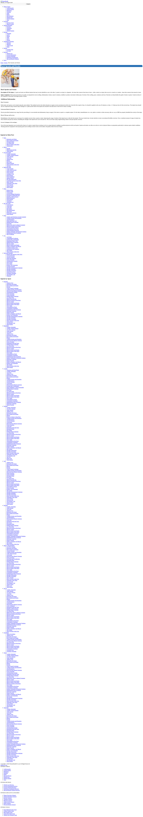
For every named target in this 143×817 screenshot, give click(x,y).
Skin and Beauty (7, 775)
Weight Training (7, 778)
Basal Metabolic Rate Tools (10, 809)
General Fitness (7, 770)
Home (2, 62)
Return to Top (4, 765)
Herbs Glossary (7, 803)
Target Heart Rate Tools (9, 813)
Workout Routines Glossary (10, 796)
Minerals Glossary (8, 800)
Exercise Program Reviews (10, 787)
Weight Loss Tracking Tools (10, 815)
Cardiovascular (7, 769)
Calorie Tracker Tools (9, 811)
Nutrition (6, 773)
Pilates (5, 774)
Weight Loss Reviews (9, 785)
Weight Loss (6, 777)
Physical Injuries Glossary (10, 804)
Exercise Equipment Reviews (10, 786)
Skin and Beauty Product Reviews (12, 790)
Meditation (6, 771)
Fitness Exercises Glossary (10, 795)
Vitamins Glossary (8, 799)
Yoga (5, 779)
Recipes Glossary (8, 798)
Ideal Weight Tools (8, 812)
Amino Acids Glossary (9, 802)
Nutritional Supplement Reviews (11, 789)
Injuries (6, 62)
